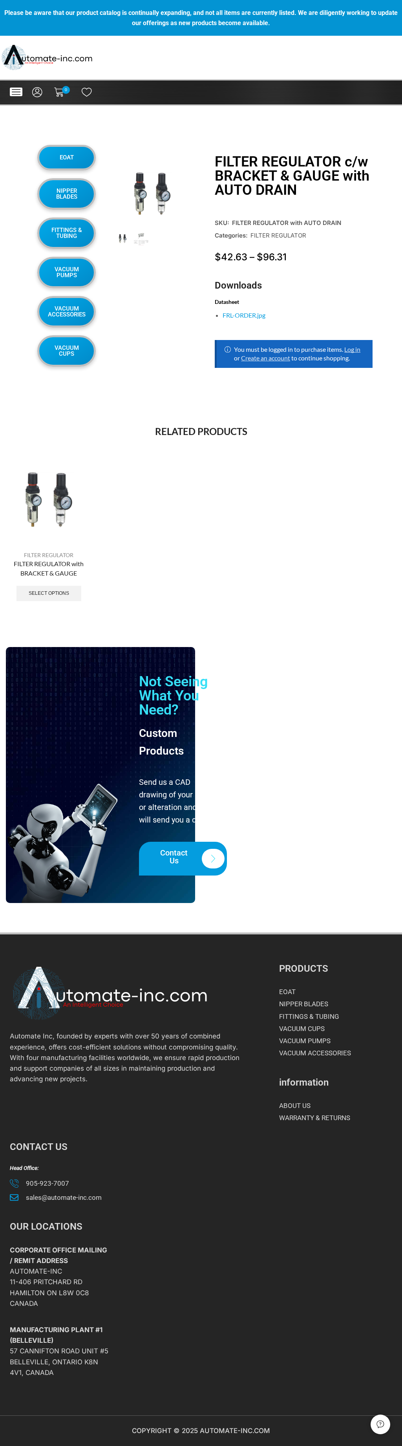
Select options (49, 593)
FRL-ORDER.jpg (244, 315)
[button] (16, 92)
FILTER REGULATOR (278, 235)
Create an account (265, 358)
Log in (352, 349)
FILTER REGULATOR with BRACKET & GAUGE (49, 568)
